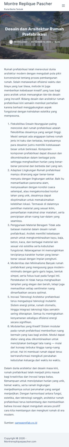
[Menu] (63, 5)
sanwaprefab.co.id (26, 422)
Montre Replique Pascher (28, 3)
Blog (57, 42)
